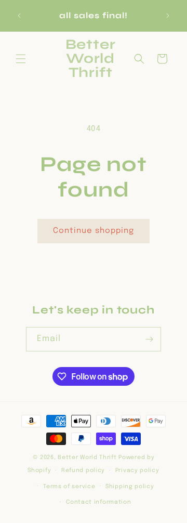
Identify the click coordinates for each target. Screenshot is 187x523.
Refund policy (83, 470)
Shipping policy (129, 486)
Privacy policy (137, 470)
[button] (20, 58)
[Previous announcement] (19, 15)
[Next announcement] (167, 15)
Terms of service (69, 486)
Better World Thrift (87, 457)
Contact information (98, 502)
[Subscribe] (149, 339)
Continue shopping (93, 231)
